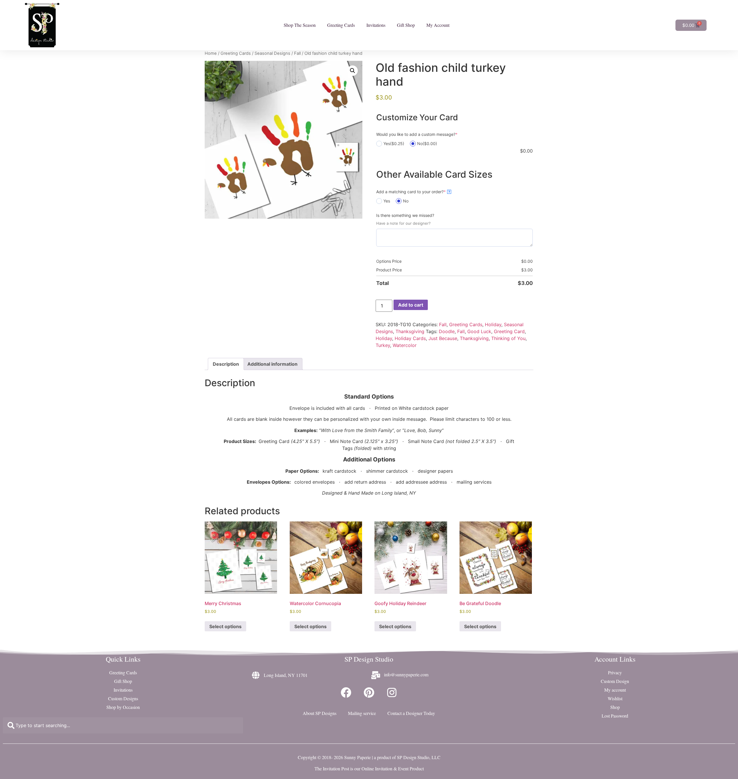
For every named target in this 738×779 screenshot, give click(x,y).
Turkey (383, 345)
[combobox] (123, 725)
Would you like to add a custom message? (417, 134)
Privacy (615, 672)
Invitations (375, 25)
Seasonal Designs (272, 53)
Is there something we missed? (405, 215)
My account (615, 690)
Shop (615, 707)
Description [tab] (226, 364)
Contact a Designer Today (411, 713)
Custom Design (615, 681)
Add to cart (410, 305)
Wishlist (615, 698)
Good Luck (479, 331)
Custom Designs (123, 698)
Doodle (447, 331)
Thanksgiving (410, 331)
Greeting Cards (341, 25)
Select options (225, 626)
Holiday (493, 324)
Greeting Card (509, 331)
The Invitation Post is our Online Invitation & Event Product (369, 768)
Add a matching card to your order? (413, 191)
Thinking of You (508, 338)
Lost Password (615, 716)
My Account (437, 25)
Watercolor (405, 345)
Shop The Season (300, 25)
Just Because (442, 338)
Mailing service (362, 713)
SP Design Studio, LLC (418, 757)
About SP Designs (319, 713)
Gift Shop (406, 25)
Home (211, 53)
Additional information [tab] (272, 364)
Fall (297, 53)
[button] (352, 70)
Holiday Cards (410, 338)
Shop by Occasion (123, 707)
